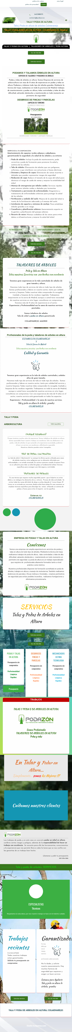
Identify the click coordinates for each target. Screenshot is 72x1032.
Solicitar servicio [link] (36, 61)
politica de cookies (38, 1)
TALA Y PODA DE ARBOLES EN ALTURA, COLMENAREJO (36, 1010)
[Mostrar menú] (66, 20)
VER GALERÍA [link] (56, 424)
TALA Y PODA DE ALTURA (39, 22)
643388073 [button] (38, 14)
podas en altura (37, 316)
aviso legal (60, 1)
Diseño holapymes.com (36, 1026)
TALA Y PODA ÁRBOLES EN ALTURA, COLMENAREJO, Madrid (36, 30)
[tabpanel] (37, 18)
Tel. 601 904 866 (36, 53)
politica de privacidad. (32, 4)
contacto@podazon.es (37, 18)
